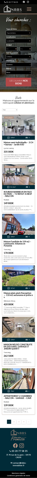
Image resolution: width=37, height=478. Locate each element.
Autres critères (12, 53)
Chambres (10, 60)
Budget (9, 45)
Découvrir (18, 82)
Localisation (11, 37)
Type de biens (11, 29)
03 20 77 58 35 (12, 2)
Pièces (8, 68)
